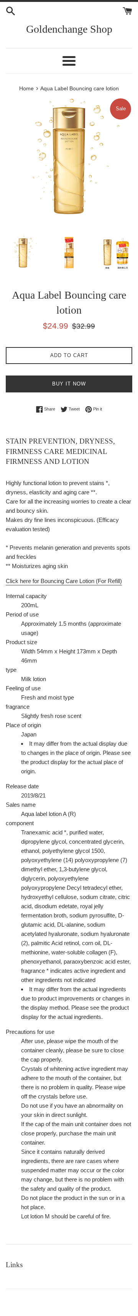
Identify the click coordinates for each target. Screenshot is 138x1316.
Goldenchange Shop (69, 29)
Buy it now (69, 384)
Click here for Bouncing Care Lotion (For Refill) (64, 581)
